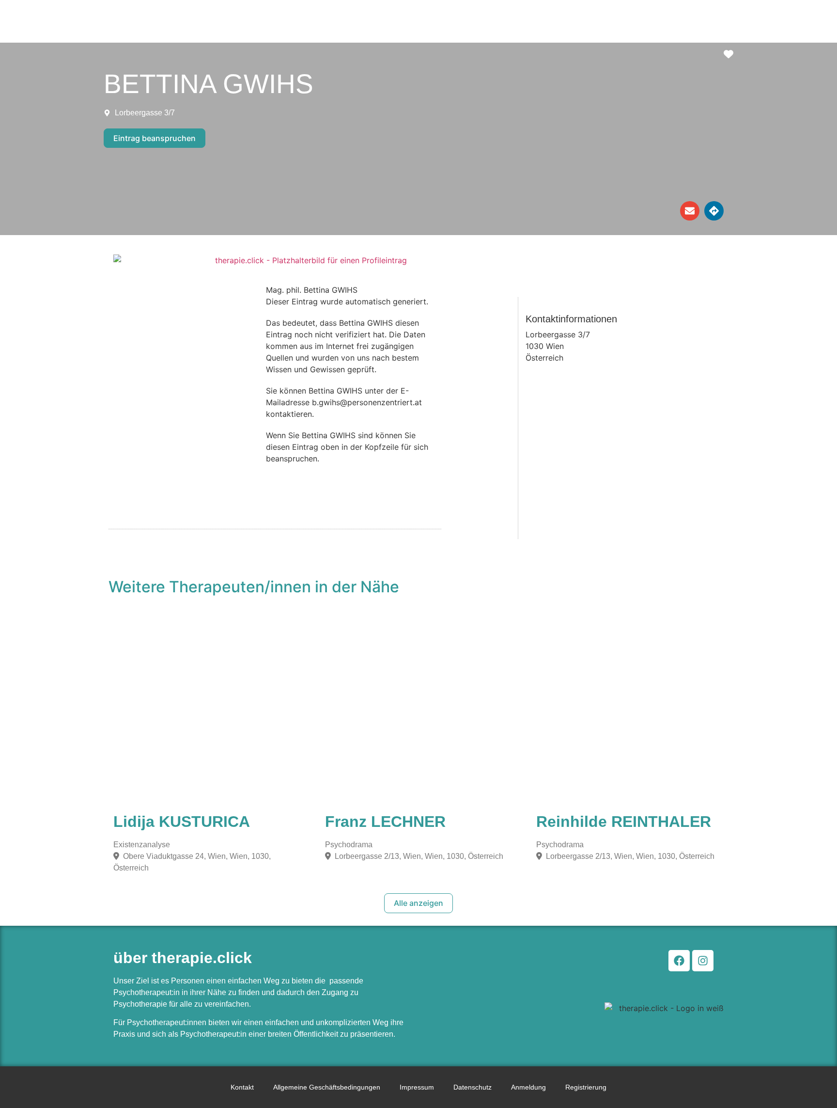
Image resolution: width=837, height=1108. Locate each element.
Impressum (417, 1087)
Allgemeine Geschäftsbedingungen (326, 1087)
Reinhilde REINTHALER (623, 821)
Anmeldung (528, 1087)
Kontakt (242, 1087)
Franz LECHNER (385, 821)
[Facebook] (679, 960)
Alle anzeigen (418, 903)
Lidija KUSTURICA (181, 821)
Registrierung (585, 1087)
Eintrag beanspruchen (154, 138)
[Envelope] (689, 211)
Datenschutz (472, 1087)
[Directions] (714, 211)
